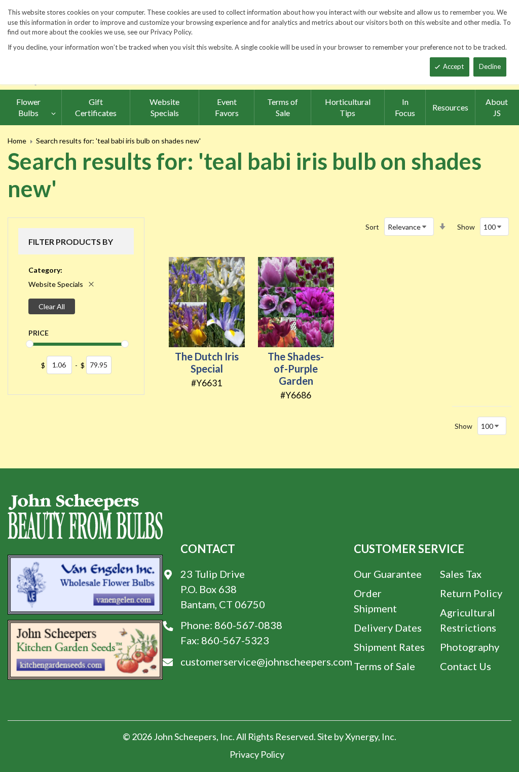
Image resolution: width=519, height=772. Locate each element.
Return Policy (471, 593)
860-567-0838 (248, 625)
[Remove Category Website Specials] (91, 284)
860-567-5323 (235, 640)
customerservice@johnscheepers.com (266, 661)
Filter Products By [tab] (70, 241)
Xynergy (361, 736)
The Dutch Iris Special (207, 362)
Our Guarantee (388, 574)
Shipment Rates (389, 647)
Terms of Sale (384, 666)
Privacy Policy (257, 754)
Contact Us (465, 666)
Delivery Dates (388, 627)
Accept (453, 66)
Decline (490, 66)
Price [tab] (38, 333)
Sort (372, 227)
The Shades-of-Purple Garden (296, 368)
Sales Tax (460, 574)
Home (17, 140)
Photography (469, 647)
